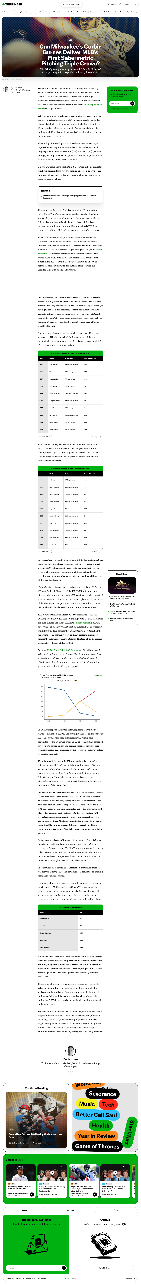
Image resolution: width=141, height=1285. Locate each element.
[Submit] (132, 103)
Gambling (46, 1183)
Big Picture (107, 12)
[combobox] (48, 436)
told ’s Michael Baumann (62, 650)
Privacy (18, 1279)
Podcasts (126, 4)
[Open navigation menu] (136, 4)
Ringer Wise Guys (45, 1194)
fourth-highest (83, 622)
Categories (69, 358)
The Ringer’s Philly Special (79, 1193)
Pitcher (51, 358)
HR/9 (81, 912)
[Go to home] (12, 4)
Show (41, 436)
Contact (25, 1210)
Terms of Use (10, 1279)
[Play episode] (32, 1194)
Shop (116, 1210)
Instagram (129, 1279)
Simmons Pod (81, 12)
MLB (47, 12)
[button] (71, 4)
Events (70, 12)
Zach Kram (17, 87)
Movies (61, 12)
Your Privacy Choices (29, 1279)
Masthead (70, 1210)
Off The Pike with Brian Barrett (18, 1193)
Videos (113, 4)
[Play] (52, 1172)
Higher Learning (132, 12)
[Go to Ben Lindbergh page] (9, 1143)
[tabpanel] (70, 197)
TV (54, 12)
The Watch (119, 12)
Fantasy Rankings (21, 12)
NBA (32, 12)
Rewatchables (94, 12)
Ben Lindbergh (19, 1143)
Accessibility (42, 1279)
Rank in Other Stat (90, 358)
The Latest (7, 12)
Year (41, 358)
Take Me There (104, 1268)
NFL (40, 12)
